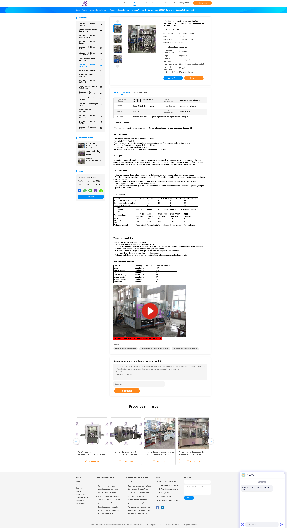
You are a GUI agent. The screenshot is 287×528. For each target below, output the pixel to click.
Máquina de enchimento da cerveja (90, 81)
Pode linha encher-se (90, 70)
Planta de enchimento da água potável (90, 30)
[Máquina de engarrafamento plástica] (81, 145)
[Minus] (281, 475)
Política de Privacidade (80, 502)
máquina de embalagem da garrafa (90, 128)
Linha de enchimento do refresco (90, 60)
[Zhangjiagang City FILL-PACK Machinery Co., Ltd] (85, 3)
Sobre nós (80, 488)
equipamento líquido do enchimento (185, 348)
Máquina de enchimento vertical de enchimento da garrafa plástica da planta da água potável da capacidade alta (138, 500)
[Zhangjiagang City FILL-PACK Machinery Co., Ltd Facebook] (157, 508)
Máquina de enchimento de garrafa (90, 65)
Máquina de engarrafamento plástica (92, 145)
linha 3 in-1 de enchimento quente (93, 159)
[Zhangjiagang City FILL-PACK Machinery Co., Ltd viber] (95, 190)
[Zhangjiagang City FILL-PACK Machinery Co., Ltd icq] (101, 190)
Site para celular (82, 497)
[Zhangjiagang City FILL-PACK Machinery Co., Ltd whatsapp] (85, 190)
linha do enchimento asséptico (125, 348)
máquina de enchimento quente (90, 42)
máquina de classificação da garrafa (90, 104)
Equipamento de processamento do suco (90, 93)
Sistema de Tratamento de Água (90, 75)
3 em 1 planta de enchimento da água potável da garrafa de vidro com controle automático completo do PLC (139, 489)
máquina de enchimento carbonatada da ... (90, 54)
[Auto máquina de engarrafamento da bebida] (81, 153)
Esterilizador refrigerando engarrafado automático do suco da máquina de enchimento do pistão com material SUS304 (108, 510)
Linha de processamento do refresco (90, 87)
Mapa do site (81, 494)
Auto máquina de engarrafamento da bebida (93, 153)
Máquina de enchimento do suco (90, 48)
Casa (78, 482)
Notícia (78, 491)
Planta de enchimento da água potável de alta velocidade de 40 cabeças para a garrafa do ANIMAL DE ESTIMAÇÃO (139, 510)
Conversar (90, 197)
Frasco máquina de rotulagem (90, 110)
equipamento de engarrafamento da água (154, 348)
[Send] (281, 524)
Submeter (127, 390)
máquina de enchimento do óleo (90, 122)
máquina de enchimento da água (90, 24)
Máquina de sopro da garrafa (90, 99)
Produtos (79, 485)
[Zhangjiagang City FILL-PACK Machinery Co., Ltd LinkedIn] (162, 508)
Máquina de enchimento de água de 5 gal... (90, 36)
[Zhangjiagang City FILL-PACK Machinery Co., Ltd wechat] (90, 190)
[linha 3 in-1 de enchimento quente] (81, 161)
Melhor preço (173, 78)
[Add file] (242, 524)
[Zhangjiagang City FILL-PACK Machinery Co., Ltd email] (79, 190)
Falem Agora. (202, 3)
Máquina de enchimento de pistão (90, 116)
